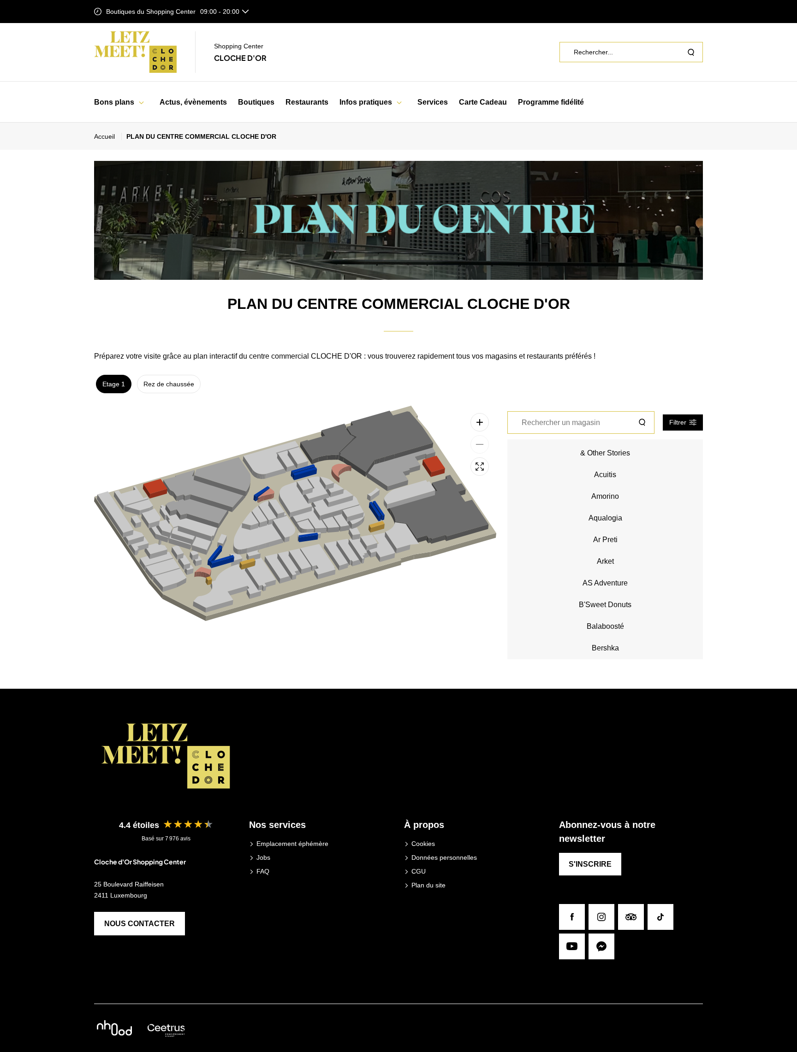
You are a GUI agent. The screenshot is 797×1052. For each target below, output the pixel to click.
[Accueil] (135, 52)
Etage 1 (113, 384)
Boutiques (256, 102)
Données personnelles (444, 857)
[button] (141, 102)
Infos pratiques (365, 102)
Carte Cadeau (483, 102)
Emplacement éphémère (292, 843)
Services (432, 102)
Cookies (423, 843)
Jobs (263, 857)
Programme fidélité (551, 102)
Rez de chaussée (168, 384)
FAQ (262, 871)
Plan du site (428, 885)
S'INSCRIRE (590, 864)
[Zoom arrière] (479, 444)
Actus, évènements (193, 102)
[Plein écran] (479, 466)
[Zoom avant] (479, 422)
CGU (418, 871)
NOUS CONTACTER (139, 924)
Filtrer (677, 422)
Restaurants (306, 102)
